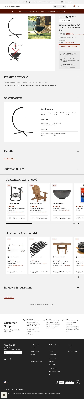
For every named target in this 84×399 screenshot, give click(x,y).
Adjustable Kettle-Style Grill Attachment (16, 209)
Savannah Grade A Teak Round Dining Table (60, 262)
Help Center (52, 348)
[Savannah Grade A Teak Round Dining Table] (62, 247)
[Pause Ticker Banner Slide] (72, 11)
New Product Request (36, 361)
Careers (33, 354)
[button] (73, 6)
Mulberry (65, 61)
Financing (33, 358)
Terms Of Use (7, 393)
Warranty (51, 361)
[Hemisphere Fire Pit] (62, 194)
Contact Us (52, 351)
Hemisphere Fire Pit (59, 208)
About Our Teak (35, 351)
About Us (33, 348)
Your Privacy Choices (54, 371)
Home (60, 16)
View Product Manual (10, 158)
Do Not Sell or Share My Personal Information (31, 393)
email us (75, 320)
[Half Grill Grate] (39, 247)
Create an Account (72, 351)
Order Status (52, 354)
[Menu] (78, 6)
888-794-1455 (33, 325)
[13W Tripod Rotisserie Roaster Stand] (16, 247)
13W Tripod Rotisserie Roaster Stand (14, 262)
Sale (63, 16)
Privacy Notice (15, 393)
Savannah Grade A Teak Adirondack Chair (37, 209)
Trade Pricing (52, 358)
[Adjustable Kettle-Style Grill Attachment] (16, 194)
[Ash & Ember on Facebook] (10, 360)
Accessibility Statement (54, 393)
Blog (50, 374)
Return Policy (52, 364)
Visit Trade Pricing (60, 11)
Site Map (45, 393)
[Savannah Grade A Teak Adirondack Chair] (39, 194)
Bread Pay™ (72, 67)
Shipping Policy (53, 368)
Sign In (69, 348)
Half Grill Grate (35, 261)
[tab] (9, 297)
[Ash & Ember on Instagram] (5, 360)
